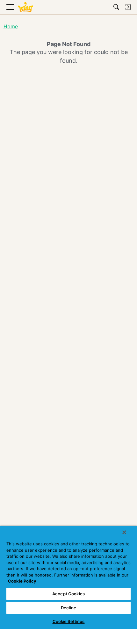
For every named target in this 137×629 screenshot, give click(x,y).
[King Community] (25, 7)
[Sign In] (127, 7)
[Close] (124, 532)
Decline (68, 607)
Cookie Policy (22, 581)
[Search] (116, 7)
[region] (68, 577)
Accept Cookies (68, 593)
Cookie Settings (69, 621)
